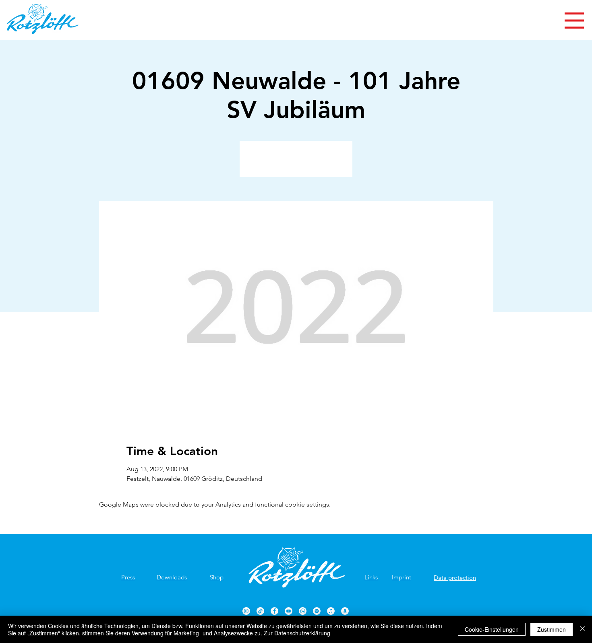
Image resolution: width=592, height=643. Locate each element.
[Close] (582, 629)
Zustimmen (551, 629)
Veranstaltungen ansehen (296, 163)
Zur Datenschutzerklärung (297, 633)
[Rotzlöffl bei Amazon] (345, 611)
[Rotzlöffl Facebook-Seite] (274, 611)
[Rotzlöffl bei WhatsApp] (302, 611)
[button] (574, 20)
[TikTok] (260, 611)
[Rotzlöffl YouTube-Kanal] (288, 611)
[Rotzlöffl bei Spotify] (317, 611)
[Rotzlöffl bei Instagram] (246, 611)
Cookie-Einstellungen (492, 629)
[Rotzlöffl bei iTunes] (331, 611)
